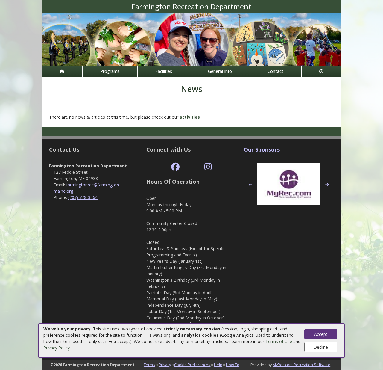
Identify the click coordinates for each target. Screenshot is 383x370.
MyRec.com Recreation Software (301, 364)
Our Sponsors (262, 149)
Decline (321, 347)
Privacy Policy (56, 348)
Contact (275, 71)
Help (218, 364)
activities (190, 117)
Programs (110, 71)
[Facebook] (175, 167)
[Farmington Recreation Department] (191, 39)
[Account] (321, 71)
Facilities (163, 71)
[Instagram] (208, 167)
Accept (320, 334)
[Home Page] (62, 71)
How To (232, 364)
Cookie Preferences (192, 364)
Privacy (165, 364)
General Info (220, 71)
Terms (149, 364)
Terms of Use (278, 341)
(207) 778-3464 (83, 197)
